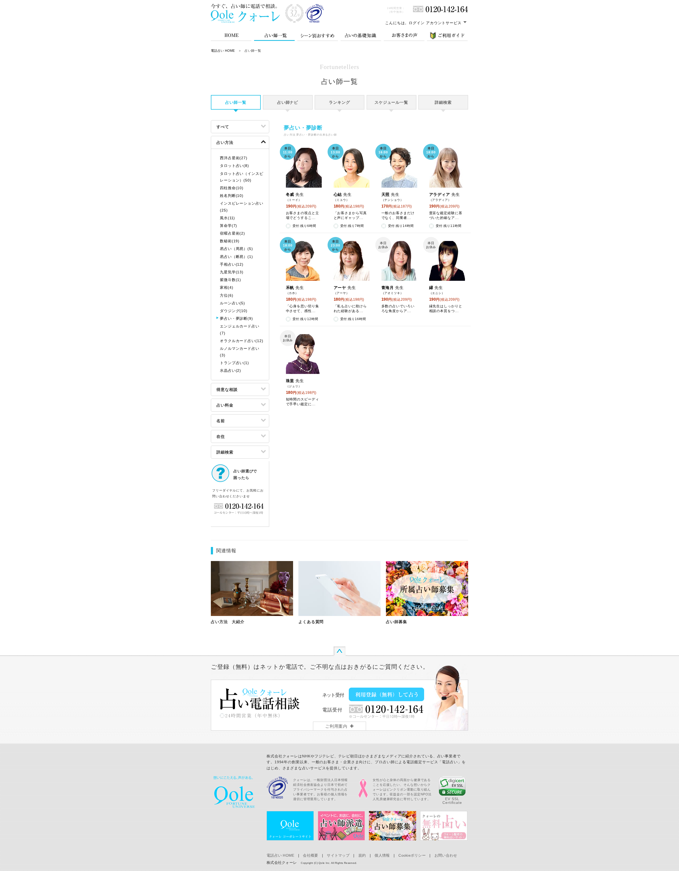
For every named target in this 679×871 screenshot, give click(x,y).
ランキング (339, 102)
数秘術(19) (230, 241)
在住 (220, 436)
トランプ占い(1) (234, 363)
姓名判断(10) (231, 195)
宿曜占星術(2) (232, 233)
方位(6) (226, 295)
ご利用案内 (336, 726)
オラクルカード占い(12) (241, 341)
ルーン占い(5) (232, 303)
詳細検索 (443, 102)
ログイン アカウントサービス (435, 23)
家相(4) (226, 287)
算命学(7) (228, 225)
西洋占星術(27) (233, 158)
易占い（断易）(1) (236, 257)
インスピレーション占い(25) (241, 206)
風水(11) (227, 218)
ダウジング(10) (233, 311)
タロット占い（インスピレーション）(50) (241, 176)
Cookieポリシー (412, 855)
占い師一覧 (235, 102)
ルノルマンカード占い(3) (239, 351)
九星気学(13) (231, 272)
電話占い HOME (223, 51)
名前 (220, 421)
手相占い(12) (231, 264)
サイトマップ (338, 855)
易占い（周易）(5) (236, 249)
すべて (222, 126)
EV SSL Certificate (452, 801)
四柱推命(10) (231, 188)
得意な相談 (227, 389)
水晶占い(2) (230, 370)
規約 (362, 855)
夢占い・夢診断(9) (236, 318)
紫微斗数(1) (230, 280)
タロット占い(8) (234, 165)
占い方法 (224, 142)
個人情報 (382, 855)
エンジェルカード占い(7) (239, 329)
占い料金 (224, 405)
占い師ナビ (287, 102)
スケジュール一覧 (391, 102)
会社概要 (310, 855)
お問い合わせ (445, 855)
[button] (452, 786)
